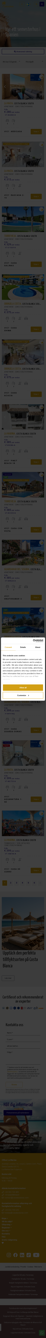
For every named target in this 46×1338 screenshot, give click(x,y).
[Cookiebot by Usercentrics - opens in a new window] (33, 640)
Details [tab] (23, 647)
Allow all (23, 688)
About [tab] (37, 647)
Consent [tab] (8, 647)
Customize (21, 695)
